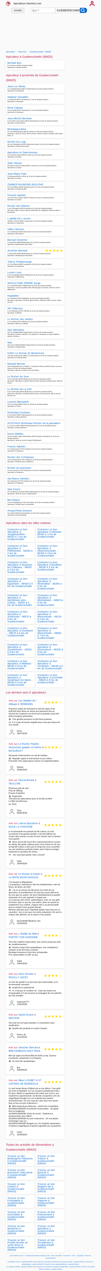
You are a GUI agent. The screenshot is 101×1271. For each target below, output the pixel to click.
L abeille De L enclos (19, 218)
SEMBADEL (26, 704)
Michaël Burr (14, 63)
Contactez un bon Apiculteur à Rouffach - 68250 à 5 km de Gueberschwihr (49, 566)
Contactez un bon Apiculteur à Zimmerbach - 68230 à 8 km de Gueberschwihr (50, 649)
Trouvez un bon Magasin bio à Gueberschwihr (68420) (46, 1188)
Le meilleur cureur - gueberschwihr (20, 1262)
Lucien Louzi (14, 272)
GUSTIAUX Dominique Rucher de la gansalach (33, 423)
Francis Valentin (16, 446)
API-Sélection (15, 308)
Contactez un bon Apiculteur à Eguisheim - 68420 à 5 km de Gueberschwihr (20, 582)
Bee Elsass (13, 500)
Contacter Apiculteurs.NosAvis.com (37, 1256)
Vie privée (66, 1256)
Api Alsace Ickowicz (18, 479)
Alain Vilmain (14, 163)
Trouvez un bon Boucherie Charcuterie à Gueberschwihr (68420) (20, 1174)
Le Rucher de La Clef (19, 389)
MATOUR (14, 1018)
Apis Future (13, 489)
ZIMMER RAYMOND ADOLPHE (25, 184)
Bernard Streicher (17, 240)
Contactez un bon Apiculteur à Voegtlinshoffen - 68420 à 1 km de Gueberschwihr (17, 534)
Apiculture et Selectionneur (22, 152)
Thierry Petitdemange (19, 262)
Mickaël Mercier (16, 364)
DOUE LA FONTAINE (21, 826)
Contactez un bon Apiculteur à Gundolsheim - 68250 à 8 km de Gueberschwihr (19, 649)
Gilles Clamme (15, 229)
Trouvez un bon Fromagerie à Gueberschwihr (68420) (16, 1202)
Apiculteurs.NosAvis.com (27, 3)
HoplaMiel (12, 296)
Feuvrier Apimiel (16, 195)
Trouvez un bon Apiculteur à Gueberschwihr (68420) (46, 1230)
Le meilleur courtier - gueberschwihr (19, 1267)
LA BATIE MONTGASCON (23, 877)
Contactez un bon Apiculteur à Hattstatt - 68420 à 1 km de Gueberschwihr (50, 533)
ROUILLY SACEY (18, 977)
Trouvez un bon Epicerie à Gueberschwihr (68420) (46, 1174)
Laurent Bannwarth (18, 402)
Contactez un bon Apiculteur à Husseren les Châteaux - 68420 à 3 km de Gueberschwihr (19, 567)
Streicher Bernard (17, 251)
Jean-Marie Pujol (16, 174)
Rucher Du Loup (16, 142)
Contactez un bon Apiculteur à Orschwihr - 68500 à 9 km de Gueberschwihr (50, 679)
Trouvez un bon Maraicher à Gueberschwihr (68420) (16, 1230)
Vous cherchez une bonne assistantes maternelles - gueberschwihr (56, 1267)
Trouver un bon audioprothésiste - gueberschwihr (61, 1264)
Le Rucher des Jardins (20, 319)
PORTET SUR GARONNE (23, 937)
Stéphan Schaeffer (17, 97)
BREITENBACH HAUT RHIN (24, 1051)
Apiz (9, 342)
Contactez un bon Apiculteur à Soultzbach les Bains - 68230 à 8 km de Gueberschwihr (20, 680)
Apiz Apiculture (15, 330)
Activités (18, 10)
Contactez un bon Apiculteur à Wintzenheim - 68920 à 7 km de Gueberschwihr (49, 633)
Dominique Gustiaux (18, 412)
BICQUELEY (16, 750)
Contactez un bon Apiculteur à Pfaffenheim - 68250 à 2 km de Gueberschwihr (20, 550)
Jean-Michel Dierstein (19, 118)
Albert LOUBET (26, 1080)
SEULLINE (15, 783)
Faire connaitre (56, 1256)
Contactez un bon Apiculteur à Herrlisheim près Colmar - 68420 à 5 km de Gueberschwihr (19, 600)
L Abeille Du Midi (27, 933)
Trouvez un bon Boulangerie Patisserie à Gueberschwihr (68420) (20, 1160)
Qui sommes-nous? (17, 1256)
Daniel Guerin (26, 1014)
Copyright (80, 1256)
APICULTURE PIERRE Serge (23, 283)
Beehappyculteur (16, 129)
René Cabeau (15, 108)
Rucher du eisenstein (19, 468)
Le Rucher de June (18, 376)
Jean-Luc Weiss (16, 86)
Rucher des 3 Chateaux (20, 457)
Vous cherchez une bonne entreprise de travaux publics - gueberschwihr (59, 1262)
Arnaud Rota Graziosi (19, 511)
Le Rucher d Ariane (29, 874)
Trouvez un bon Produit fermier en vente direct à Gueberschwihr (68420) (17, 1245)
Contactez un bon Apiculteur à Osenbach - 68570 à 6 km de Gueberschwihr (20, 632)
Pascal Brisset (26, 780)
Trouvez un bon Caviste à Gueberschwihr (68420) (16, 1188)
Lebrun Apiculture (28, 823)
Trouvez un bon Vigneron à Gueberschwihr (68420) (46, 1202)
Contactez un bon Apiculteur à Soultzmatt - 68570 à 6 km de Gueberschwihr (19, 616)
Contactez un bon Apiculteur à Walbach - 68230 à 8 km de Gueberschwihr (20, 665)
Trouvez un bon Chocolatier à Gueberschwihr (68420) (16, 1216)
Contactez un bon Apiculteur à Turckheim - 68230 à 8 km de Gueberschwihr (50, 665)
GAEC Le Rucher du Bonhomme (25, 353)
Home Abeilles (15, 434)
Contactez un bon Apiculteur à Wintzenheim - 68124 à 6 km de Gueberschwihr (49, 616)
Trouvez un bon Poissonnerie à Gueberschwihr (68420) (46, 1216)
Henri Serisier (26, 974)
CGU (73, 1256)
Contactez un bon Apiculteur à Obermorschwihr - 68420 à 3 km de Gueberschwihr (47, 550)
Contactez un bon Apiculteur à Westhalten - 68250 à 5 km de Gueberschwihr (49, 583)
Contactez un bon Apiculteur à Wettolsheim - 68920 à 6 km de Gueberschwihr (50, 600)
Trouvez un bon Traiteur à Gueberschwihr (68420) (46, 1160)
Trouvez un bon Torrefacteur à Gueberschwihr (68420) (46, 1244)
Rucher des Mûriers (18, 206)
